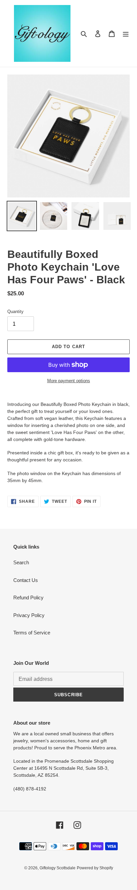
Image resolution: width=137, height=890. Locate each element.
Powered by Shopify (95, 868)
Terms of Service (31, 632)
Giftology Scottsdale (57, 868)
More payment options (68, 380)
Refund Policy (28, 597)
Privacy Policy (29, 615)
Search (21, 562)
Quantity (15, 311)
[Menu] (126, 33)
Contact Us (25, 580)
